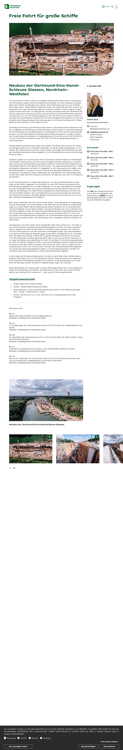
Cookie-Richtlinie (17, 734)
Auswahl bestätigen (88, 746)
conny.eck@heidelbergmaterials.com (100, 127)
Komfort (23, 738)
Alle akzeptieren (109, 746)
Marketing (47, 738)
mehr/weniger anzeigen (109, 741)
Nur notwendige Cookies (18, 746)
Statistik (35, 738)
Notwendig (11, 738)
